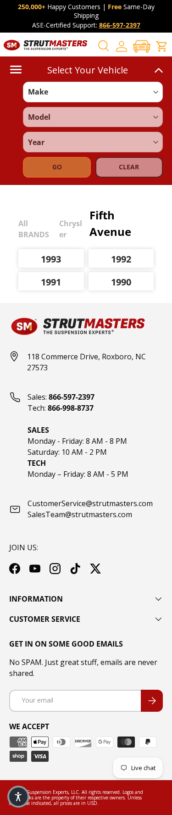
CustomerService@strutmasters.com (90, 503)
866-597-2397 (119, 25)
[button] (142, 46)
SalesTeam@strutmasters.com (80, 514)
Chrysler (70, 229)
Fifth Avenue (110, 223)
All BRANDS (33, 229)
